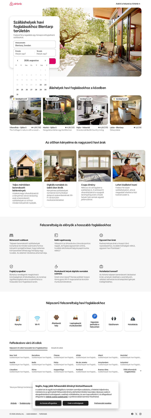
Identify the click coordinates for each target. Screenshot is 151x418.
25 (22, 90)
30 (45, 90)
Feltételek (43, 414)
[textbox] (24, 53)
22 (41, 85)
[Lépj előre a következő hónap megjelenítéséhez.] (45, 60)
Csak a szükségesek (75, 403)
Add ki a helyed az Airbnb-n (128, 4)
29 (41, 90)
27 (31, 90)
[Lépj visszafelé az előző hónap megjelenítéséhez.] (17, 60)
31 (17, 94)
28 (36, 90)
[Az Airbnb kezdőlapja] (16, 4)
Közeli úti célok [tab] (57, 348)
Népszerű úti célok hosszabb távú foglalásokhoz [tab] (29, 348)
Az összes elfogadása (48, 403)
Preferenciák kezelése (102, 403)
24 (17, 90)
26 (27, 90)
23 (45, 85)
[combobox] (34, 45)
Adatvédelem (31, 414)
